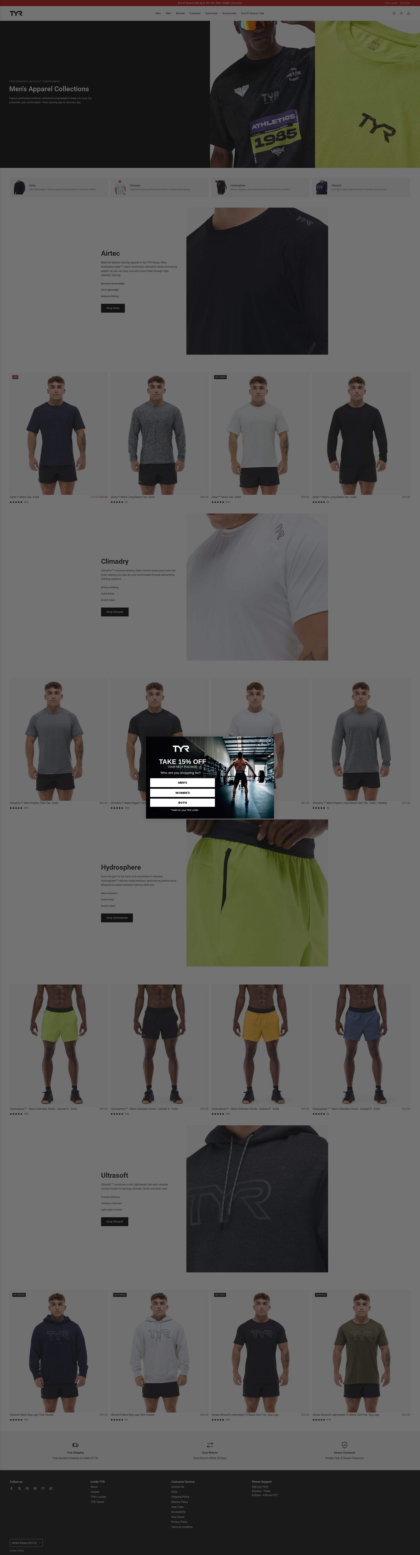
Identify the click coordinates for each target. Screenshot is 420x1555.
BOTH (182, 803)
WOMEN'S (182, 793)
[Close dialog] (270, 741)
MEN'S (182, 783)
